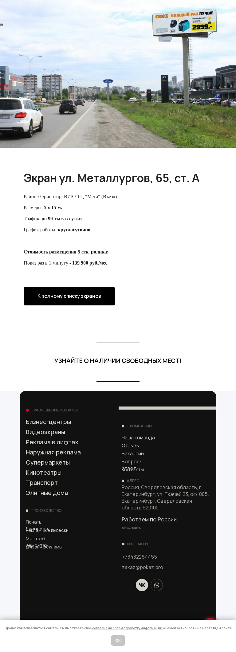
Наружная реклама (53, 452)
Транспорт (42, 482)
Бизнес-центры (48, 422)
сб (114, 628)
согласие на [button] (102, 628)
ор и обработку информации (139, 628)
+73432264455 (139, 556)
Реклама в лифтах (52, 442)
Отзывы (131, 445)
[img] (142, 585)
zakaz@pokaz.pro (142, 567)
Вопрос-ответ (132, 465)
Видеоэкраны (45, 432)
